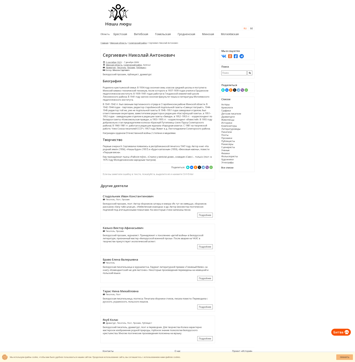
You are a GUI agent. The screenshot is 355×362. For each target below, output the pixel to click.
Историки (226, 122)
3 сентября (111, 62)
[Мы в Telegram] (241, 56)
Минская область (118, 43)
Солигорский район (138, 43)
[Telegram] (203, 167)
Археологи (227, 107)
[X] (199, 167)
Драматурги (228, 116)
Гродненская (186, 34)
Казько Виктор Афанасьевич (123, 228)
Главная (104, 43)
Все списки (227, 167)
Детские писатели (231, 113)
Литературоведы (230, 128)
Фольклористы (229, 156)
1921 (119, 62)
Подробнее (205, 215)
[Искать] (249, 72)
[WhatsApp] (211, 167)
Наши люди (118, 24)
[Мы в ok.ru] (230, 56)
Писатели (226, 131)
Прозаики (226, 138)
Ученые (225, 150)
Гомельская (163, 34)
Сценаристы (228, 147)
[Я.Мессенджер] (187, 167)
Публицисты (228, 141)
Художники (227, 159)
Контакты (108, 351)
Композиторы (229, 125)
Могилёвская (230, 34)
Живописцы (227, 119)
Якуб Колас (110, 320)
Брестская (120, 34)
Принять (344, 357)
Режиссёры (227, 144)
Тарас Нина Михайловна (121, 291)
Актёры (225, 104)
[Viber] (207, 167)
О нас (177, 351)
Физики (225, 153)
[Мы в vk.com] (223, 56)
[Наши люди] (118, 19)
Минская (208, 34)
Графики (226, 110)
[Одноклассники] (195, 167)
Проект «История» (242, 351)
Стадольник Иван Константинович (128, 196)
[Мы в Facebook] (236, 56)
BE (251, 28)
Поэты (224, 135)
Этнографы (227, 162)
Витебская (141, 34)
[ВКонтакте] (191, 167)
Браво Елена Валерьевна (120, 259)
